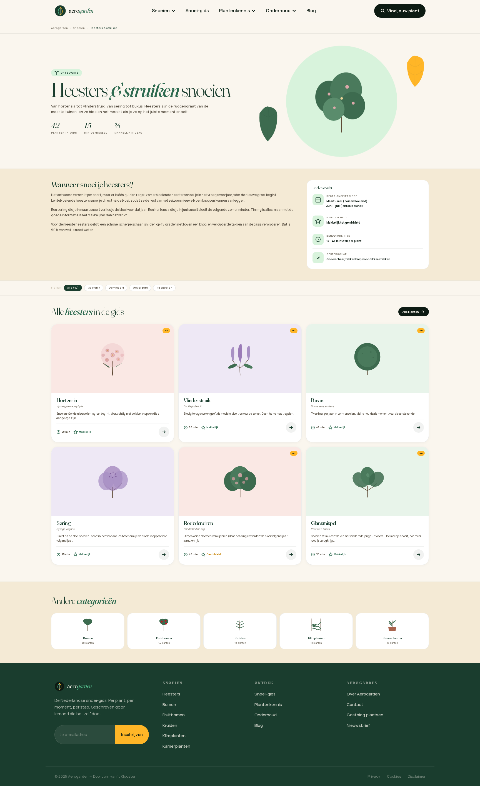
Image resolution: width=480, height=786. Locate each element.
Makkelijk (94, 287)
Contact (355, 704)
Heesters (171, 694)
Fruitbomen (173, 715)
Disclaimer (417, 776)
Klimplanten (174, 736)
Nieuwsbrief (358, 725)
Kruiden (169, 725)
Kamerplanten (176, 746)
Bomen (169, 704)
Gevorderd (140, 287)
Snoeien (161, 10)
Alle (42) (73, 287)
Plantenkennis (234, 10)
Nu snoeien (164, 287)
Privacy (374, 776)
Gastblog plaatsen (365, 715)
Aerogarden (59, 28)
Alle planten (410, 312)
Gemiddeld (116, 287)
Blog (311, 10)
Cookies (394, 776)
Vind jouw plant (403, 11)
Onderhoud (278, 10)
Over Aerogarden (363, 694)
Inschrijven (132, 734)
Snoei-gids (197, 10)
